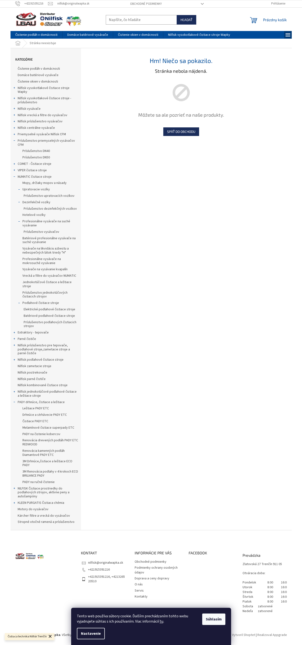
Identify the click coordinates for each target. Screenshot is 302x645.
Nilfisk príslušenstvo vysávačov (40, 121)
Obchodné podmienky (146, 4)
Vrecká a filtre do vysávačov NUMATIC (49, 275)
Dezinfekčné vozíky (36, 202)
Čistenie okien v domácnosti (38, 81)
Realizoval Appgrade (272, 635)
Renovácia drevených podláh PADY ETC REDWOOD (50, 442)
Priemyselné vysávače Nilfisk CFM (42, 134)
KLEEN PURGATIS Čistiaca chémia (41, 502)
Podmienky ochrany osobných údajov (156, 570)
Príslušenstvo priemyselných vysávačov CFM (46, 142)
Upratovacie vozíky (36, 189)
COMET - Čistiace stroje (34, 163)
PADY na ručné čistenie (38, 482)
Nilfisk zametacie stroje (34, 366)
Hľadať (186, 20)
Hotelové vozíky (34, 215)
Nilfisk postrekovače (32, 372)
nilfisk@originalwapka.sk (105, 562)
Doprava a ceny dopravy (152, 578)
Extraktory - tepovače (33, 332)
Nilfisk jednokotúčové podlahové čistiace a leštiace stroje (47, 393)
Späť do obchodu (181, 132)
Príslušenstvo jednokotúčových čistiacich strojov (45, 294)
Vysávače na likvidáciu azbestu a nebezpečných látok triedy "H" (45, 250)
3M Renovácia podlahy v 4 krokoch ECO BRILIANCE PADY (50, 473)
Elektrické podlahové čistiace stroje (49, 309)
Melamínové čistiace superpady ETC (48, 427)
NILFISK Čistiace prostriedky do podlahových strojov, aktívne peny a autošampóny (43, 492)
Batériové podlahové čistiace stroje (49, 315)
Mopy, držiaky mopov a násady (44, 183)
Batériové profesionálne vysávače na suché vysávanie (49, 240)
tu (161, 621)
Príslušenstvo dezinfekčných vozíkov (50, 208)
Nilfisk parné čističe (32, 379)
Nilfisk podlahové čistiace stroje (41, 359)
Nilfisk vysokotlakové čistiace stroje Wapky (43, 90)
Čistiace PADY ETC (35, 421)
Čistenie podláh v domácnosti (39, 68)
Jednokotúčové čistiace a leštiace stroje (47, 284)
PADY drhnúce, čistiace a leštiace (41, 402)
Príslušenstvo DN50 (36, 157)
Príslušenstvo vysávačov (41, 231)
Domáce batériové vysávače (38, 75)
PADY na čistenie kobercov (41, 434)
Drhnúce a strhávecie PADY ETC (44, 414)
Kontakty (141, 596)
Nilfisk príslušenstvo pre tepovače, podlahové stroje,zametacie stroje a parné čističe (44, 349)
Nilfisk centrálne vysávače (36, 127)
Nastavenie (91, 633)
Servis (139, 590)
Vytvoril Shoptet (243, 635)
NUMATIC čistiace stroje (35, 176)
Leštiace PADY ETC (35, 408)
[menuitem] (36, 35)
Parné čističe (27, 339)
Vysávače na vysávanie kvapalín (45, 269)
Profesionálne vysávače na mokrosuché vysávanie (41, 261)
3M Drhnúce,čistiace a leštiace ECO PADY (47, 463)
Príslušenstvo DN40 (36, 151)
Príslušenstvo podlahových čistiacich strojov (50, 324)
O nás (139, 584)
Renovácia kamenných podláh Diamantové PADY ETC (43, 452)
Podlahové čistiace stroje (40, 303)
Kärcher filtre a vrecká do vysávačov (44, 515)
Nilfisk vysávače (29, 108)
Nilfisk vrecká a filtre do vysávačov (42, 115)
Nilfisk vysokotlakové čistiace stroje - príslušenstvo (44, 100)
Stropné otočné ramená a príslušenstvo (46, 522)
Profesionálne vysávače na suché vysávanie (46, 223)
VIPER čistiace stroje (32, 170)
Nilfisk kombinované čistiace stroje (43, 385)
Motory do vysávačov (33, 509)
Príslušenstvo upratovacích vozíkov (49, 195)
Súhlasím (214, 619)
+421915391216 (99, 569)
